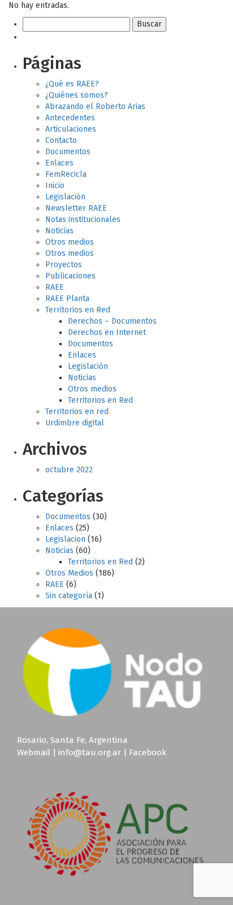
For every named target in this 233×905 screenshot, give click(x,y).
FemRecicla (66, 174)
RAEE (54, 287)
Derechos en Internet (107, 332)
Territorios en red (77, 411)
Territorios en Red (77, 310)
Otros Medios (69, 573)
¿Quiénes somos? (76, 95)
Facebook (147, 752)
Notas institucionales (82, 219)
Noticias (59, 231)
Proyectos (63, 264)
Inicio (54, 185)
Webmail (33, 752)
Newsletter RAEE (76, 208)
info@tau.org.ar (89, 752)
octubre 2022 (69, 470)
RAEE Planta (67, 298)
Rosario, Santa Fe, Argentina (72, 740)
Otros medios (69, 242)
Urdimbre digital (74, 423)
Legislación (65, 197)
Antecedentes (70, 118)
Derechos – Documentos (112, 321)
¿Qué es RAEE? (72, 84)
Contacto (61, 140)
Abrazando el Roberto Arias (95, 106)
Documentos (67, 151)
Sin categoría (68, 596)
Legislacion (65, 539)
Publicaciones (70, 276)
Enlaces (59, 163)
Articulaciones (70, 129)
